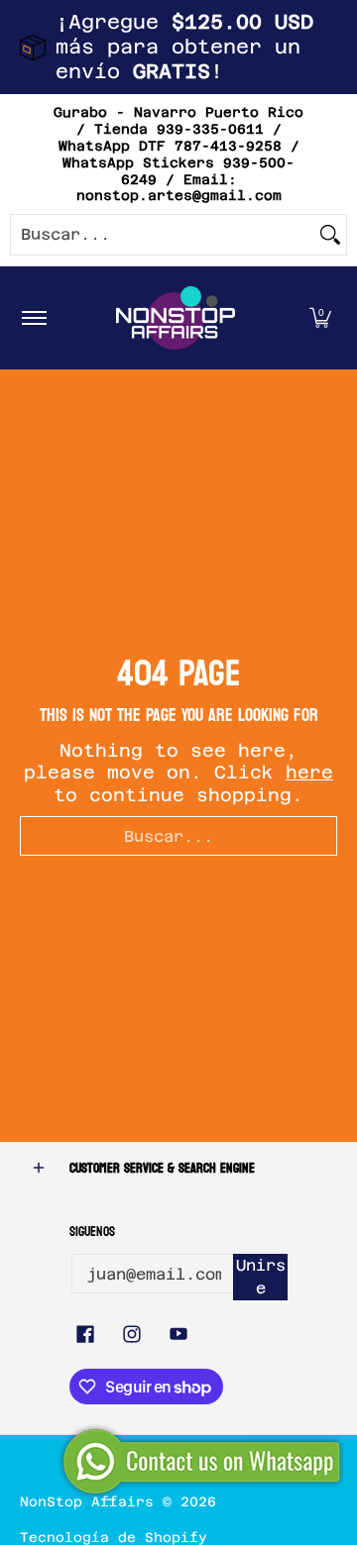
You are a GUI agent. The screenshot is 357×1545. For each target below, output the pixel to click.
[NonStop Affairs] (175, 318)
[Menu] (33, 317)
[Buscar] (330, 235)
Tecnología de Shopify (113, 1537)
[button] (320, 317)
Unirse (261, 1276)
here (309, 772)
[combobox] (162, 235)
